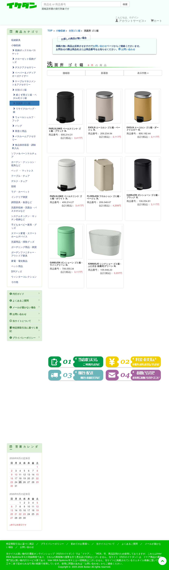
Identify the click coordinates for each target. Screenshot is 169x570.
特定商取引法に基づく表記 (24, 329)
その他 (14, 282)
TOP (50, 30)
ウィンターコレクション (24, 276)
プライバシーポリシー (24, 337)
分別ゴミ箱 (74, 30)
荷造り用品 (20, 131)
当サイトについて (21, 320)
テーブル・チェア (20, 175)
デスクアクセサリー (25, 67)
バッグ (18, 125)
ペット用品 (17, 266)
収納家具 (15, 40)
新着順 (104, 73)
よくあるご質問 (20, 300)
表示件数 (142, 73)
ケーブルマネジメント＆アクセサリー (24, 82)
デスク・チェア (19, 181)
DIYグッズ (16, 271)
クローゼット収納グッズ (24, 60)
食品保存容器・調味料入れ (24, 146)
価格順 (66, 73)
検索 (125, 4)
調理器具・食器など (21, 202)
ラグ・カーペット (20, 191)
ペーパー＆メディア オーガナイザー (24, 74)
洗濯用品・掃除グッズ (22, 241)
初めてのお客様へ (80, 543)
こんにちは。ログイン (129, 19)
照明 (13, 186)
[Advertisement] (104, 324)
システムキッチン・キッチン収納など (24, 217)
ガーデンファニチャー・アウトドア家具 (24, 254)
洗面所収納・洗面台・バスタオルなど (24, 209)
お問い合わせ (100, 45)
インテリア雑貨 (19, 196)
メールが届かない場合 (24, 307)
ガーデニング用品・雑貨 (24, 247)
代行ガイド (18, 293)
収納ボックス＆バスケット (24, 51)
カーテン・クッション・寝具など (24, 163)
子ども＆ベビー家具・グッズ (24, 226)
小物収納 (60, 30)
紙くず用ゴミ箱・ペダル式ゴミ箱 (25, 96)
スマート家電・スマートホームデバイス (24, 234)
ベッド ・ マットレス (22, 170)
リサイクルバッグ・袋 (25, 110)
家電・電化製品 (19, 260)
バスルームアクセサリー (24, 138)
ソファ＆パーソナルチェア (24, 155)
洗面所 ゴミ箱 (22, 103)
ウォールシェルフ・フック (24, 118)
